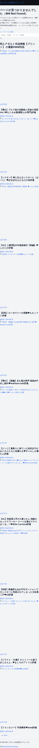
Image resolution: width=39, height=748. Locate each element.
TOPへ (6, 735)
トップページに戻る (7, 32)
